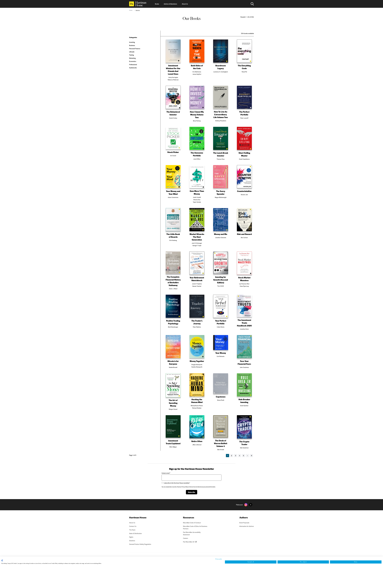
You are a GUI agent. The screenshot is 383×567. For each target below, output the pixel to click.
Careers (185, 538)
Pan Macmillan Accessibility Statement (192, 533)
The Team (132, 530)
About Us (185, 4)
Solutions (132, 540)
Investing (132, 42)
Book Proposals (244, 523)
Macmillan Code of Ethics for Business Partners (195, 527)
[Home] (137, 3)
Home (130, 10)
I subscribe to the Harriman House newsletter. (177, 483)
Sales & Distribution (135, 533)
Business (132, 45)
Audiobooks (133, 68)
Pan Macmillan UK (189, 542)
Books (157, 4)
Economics (132, 61)
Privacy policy (218, 559)
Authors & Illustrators (170, 4)
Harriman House (137, 517)
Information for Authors (246, 526)
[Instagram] (245, 504)
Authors (243, 517)
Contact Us (132, 526)
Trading (131, 55)
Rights (131, 537)
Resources (188, 517)
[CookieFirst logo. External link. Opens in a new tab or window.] (2, 560)
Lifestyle (131, 52)
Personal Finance (134, 48)
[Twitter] (250, 504)
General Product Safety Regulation (140, 544)
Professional (133, 64)
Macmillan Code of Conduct (192, 523)
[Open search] (252, 3)
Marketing (132, 58)
